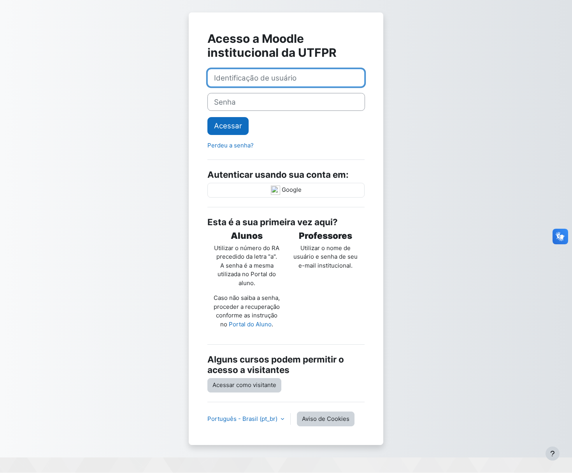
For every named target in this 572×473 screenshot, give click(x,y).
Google (291, 189)
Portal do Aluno (250, 324)
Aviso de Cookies (325, 418)
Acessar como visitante (244, 385)
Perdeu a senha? (230, 145)
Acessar (228, 125)
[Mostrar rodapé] (553, 454)
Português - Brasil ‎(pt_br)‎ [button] (243, 418)
